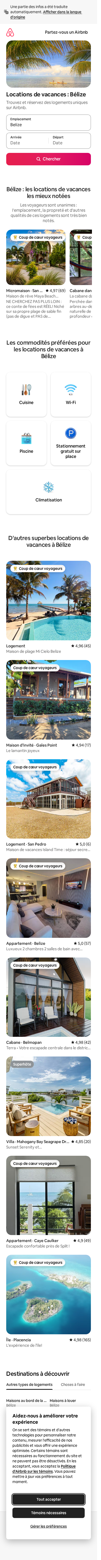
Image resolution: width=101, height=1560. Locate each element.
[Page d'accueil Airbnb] (10, 32)
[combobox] (48, 125)
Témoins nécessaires (48, 1513)
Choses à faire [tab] (73, 1384)
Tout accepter (49, 1499)
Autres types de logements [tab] (29, 1384)
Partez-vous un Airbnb (66, 32)
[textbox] (27, 143)
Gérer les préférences (48, 1526)
